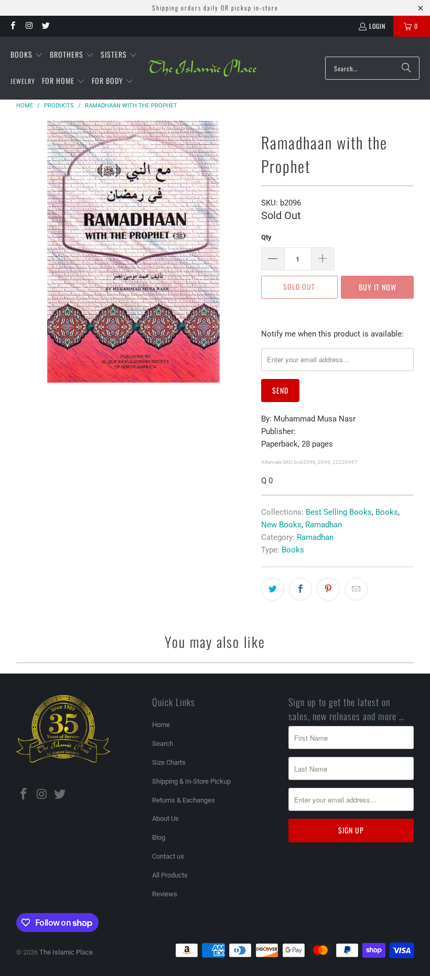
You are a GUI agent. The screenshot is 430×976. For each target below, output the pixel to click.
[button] (26, 55)
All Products (170, 875)
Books (386, 512)
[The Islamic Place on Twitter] (45, 25)
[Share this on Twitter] (272, 589)
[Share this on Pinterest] (328, 589)
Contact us (168, 856)
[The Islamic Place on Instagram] (28, 25)
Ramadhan (323, 524)
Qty (266, 237)
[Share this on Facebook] (300, 589)
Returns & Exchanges (183, 800)
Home (161, 725)
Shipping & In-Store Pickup (191, 781)
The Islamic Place (66, 952)
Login (377, 25)
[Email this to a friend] (356, 589)
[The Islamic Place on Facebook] (12, 25)
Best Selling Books (339, 512)
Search (162, 743)
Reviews (164, 894)
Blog (158, 837)
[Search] (406, 68)
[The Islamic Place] (202, 68)
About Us (165, 818)
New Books (281, 524)
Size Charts (169, 762)
